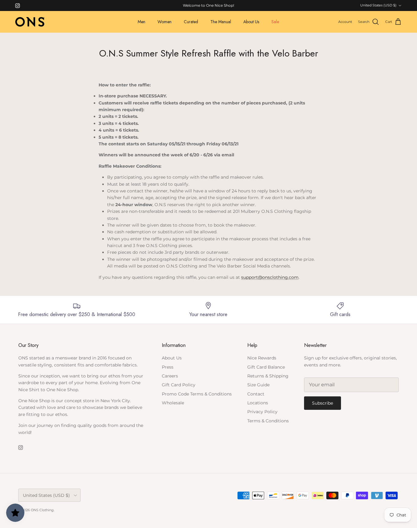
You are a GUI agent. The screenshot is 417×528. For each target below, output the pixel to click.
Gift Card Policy (178, 385)
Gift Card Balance (266, 367)
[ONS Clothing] (29, 22)
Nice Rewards (261, 358)
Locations (257, 403)
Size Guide (258, 385)
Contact (255, 394)
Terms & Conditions (268, 421)
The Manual (220, 22)
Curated (191, 22)
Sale (275, 22)
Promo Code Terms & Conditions (197, 394)
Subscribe (322, 403)
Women (165, 22)
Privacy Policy (262, 411)
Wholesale (173, 403)
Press (167, 367)
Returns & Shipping (267, 376)
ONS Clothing (42, 510)
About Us (251, 22)
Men (141, 22)
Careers (170, 376)
